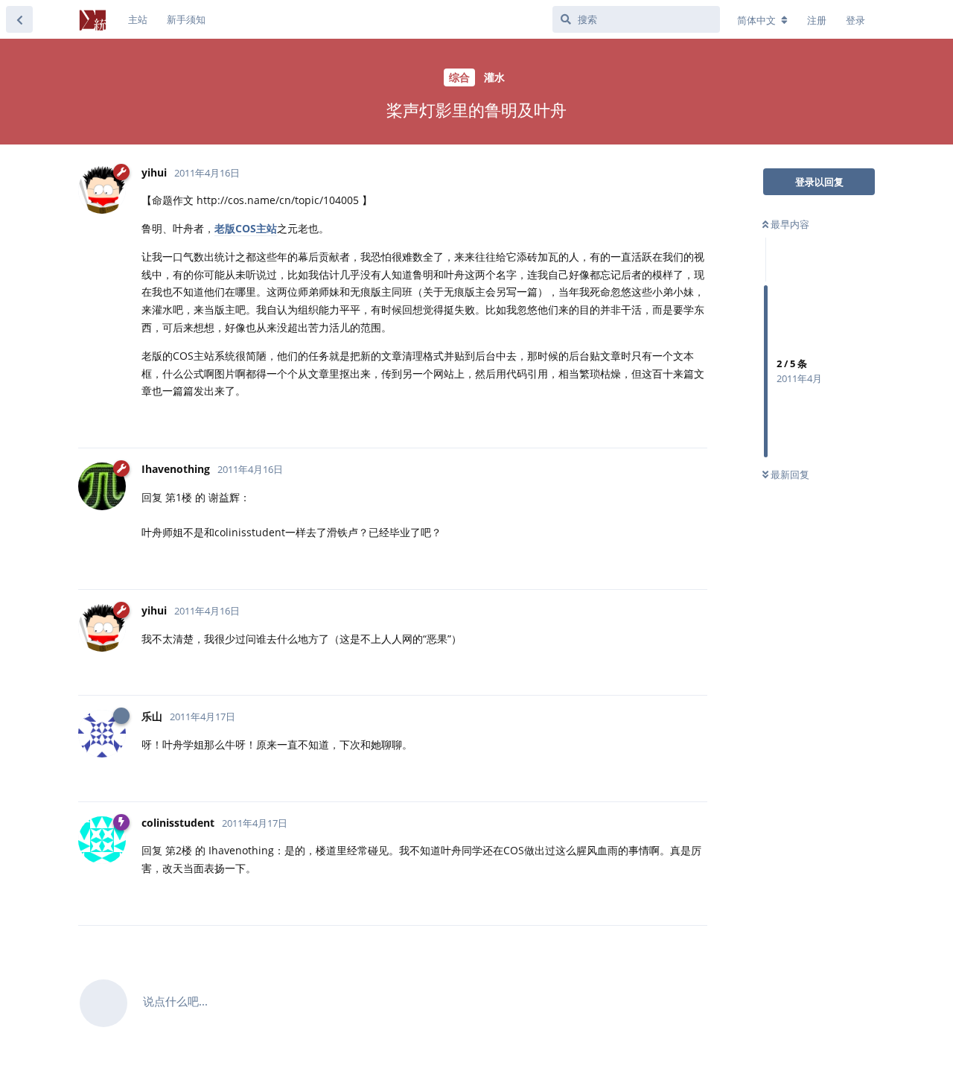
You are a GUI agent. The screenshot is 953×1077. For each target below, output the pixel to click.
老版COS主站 (245, 228)
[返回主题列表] (19, 19)
